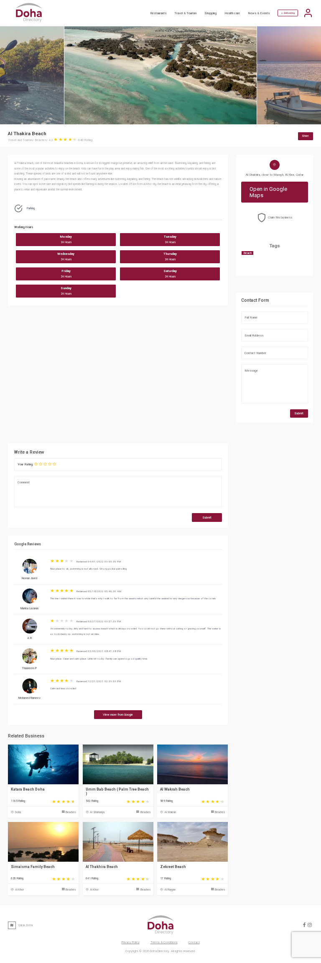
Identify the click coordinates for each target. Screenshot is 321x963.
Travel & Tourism (185, 13)
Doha (18, 812)
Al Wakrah (170, 812)
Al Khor (19, 889)
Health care (232, 13)
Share (305, 136)
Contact (194, 942)
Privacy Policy (131, 942)
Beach (247, 253)
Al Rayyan (170, 889)
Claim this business (280, 217)
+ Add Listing (288, 13)
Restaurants (158, 13)
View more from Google (118, 714)
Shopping (210, 13)
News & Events (259, 13)
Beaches (71, 812)
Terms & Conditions (164, 942)
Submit (206, 517)
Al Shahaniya (97, 812)
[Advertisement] (118, 376)
